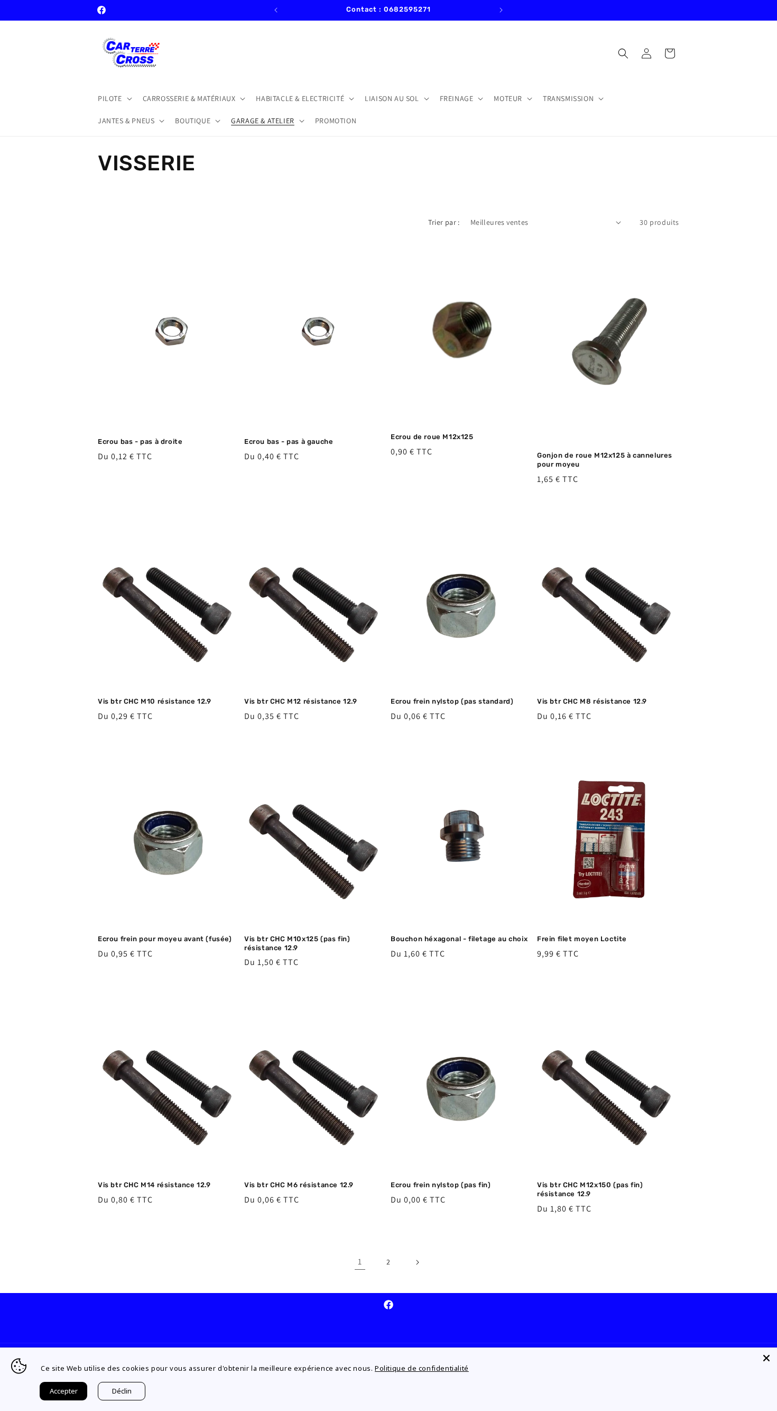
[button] (113, 98)
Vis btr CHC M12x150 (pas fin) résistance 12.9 (590, 1189)
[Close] (766, 1358)
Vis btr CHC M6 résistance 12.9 (299, 1185)
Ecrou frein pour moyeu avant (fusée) (165, 939)
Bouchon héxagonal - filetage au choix (459, 939)
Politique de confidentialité (422, 1368)
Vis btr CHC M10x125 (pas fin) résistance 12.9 (297, 943)
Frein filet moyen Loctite (582, 939)
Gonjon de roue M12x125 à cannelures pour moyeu (604, 459)
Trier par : (443, 222)
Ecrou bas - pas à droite (140, 441)
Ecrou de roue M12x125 (432, 437)
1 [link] (360, 1261)
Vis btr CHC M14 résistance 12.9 (154, 1185)
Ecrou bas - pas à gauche (288, 441)
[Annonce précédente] (276, 10)
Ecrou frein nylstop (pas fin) (441, 1185)
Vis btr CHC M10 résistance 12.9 (154, 701)
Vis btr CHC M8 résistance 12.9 (592, 701)
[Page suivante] (417, 1262)
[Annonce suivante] (501, 10)
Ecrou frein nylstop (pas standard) (452, 701)
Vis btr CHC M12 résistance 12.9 (300, 701)
